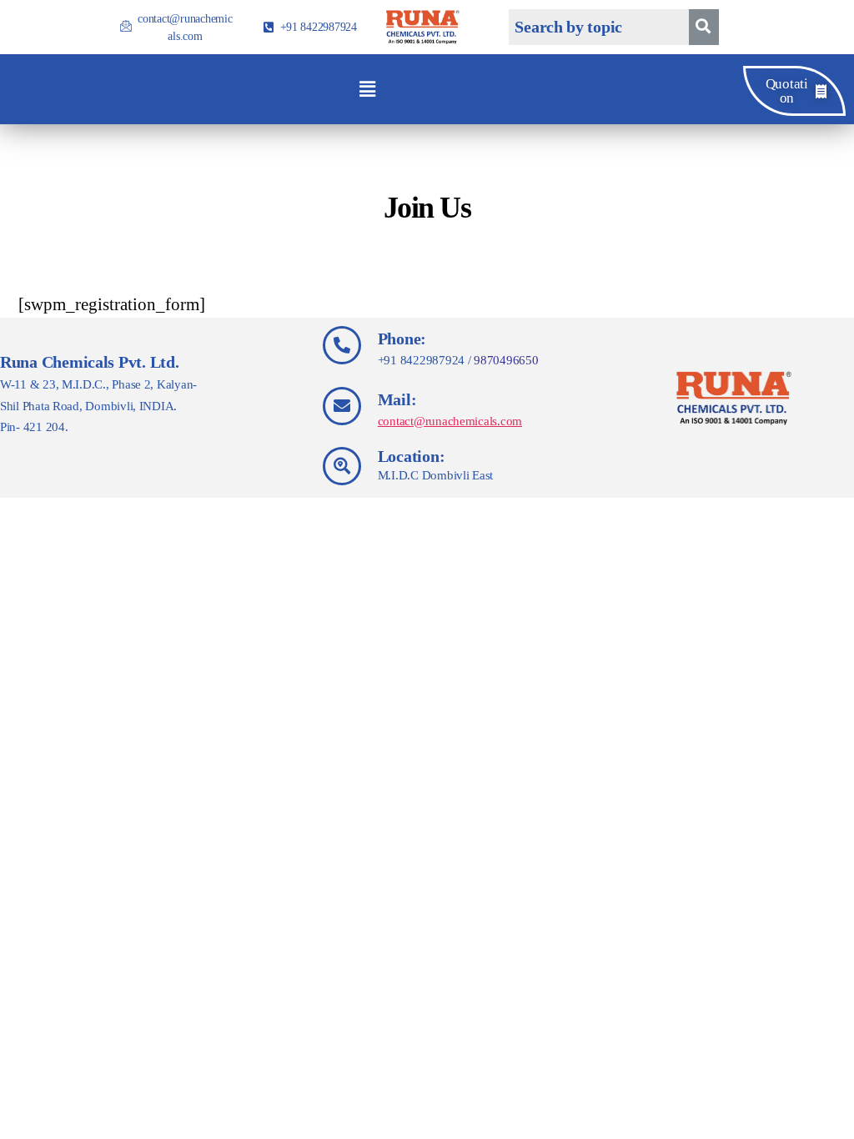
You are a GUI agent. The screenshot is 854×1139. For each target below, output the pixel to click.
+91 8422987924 (421, 360)
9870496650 (506, 360)
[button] (367, 89)
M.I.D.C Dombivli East (435, 475)
